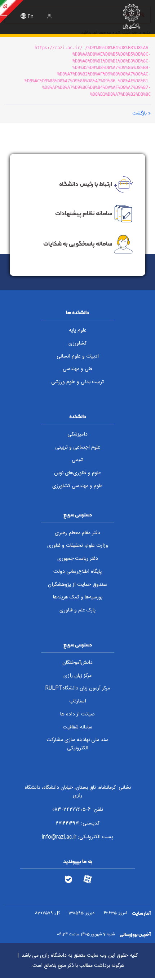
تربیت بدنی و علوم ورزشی (77, 382)
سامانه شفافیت (77, 727)
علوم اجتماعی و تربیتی (77, 447)
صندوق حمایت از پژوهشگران (77, 585)
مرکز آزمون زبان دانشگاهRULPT (77, 688)
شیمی (78, 460)
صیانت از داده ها (77, 714)
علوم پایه (78, 330)
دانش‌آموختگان (77, 663)
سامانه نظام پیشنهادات (83, 213)
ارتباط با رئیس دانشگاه (85, 183)
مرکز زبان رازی (77, 676)
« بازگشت (141, 113)
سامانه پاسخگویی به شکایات (77, 244)
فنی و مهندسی (77, 369)
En (31, 17)
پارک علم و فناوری (77, 610)
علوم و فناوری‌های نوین (77, 473)
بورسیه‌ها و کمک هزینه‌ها (77, 597)
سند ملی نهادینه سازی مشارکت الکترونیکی (77, 744)
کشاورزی (77, 343)
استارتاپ (77, 701)
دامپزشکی (77, 434)
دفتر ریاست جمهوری (77, 559)
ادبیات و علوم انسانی (78, 356)
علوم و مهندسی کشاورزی (77, 486)
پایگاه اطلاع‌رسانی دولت (77, 572)
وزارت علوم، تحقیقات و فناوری (77, 546)
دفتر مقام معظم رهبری (77, 533)
